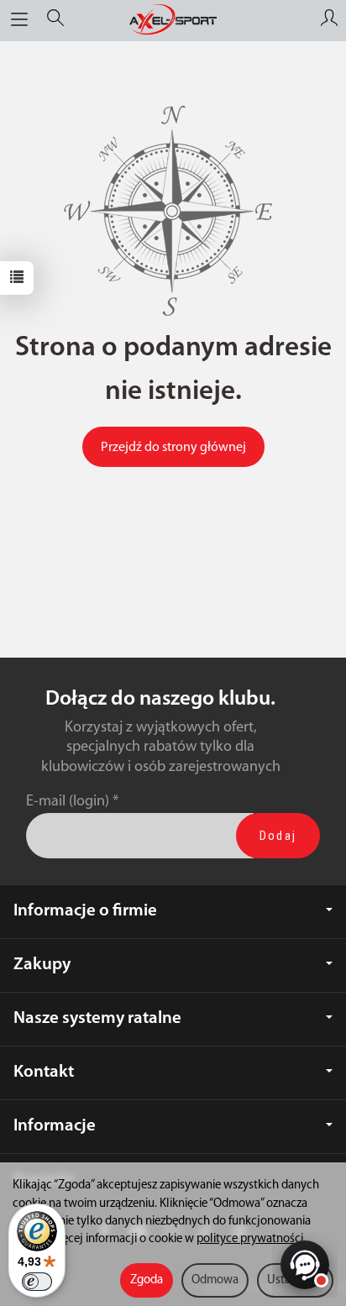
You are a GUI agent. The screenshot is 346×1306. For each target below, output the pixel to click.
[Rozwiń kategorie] (19, 20)
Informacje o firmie (85, 911)
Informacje (54, 1126)
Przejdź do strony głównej (173, 447)
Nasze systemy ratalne (97, 1018)
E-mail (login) (67, 802)
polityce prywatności (250, 1239)
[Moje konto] (329, 20)
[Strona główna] (173, 20)
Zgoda (146, 1280)
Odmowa (215, 1280)
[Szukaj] (55, 20)
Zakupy (42, 964)
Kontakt (43, 1072)
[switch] (37, 1281)
